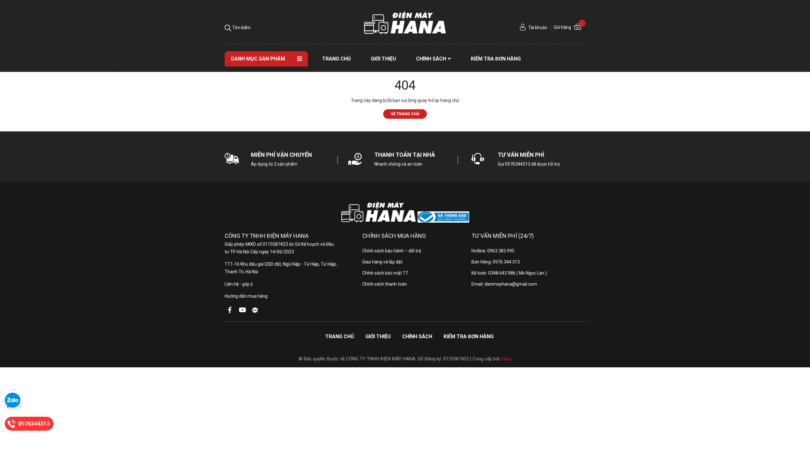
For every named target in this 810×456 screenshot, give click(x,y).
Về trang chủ (405, 113)
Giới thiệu (378, 336)
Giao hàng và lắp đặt (382, 261)
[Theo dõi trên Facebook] (230, 310)
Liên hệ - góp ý (239, 284)
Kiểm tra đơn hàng (469, 336)
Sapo (506, 359)
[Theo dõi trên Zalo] (255, 310)
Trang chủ (339, 336)
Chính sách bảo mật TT (385, 273)
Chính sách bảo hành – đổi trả (391, 250)
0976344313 (517, 164)
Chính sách (417, 336)
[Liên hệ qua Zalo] (13, 400)
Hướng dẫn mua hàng (246, 296)
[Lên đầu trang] (799, 426)
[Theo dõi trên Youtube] (242, 310)
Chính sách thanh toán (384, 284)
